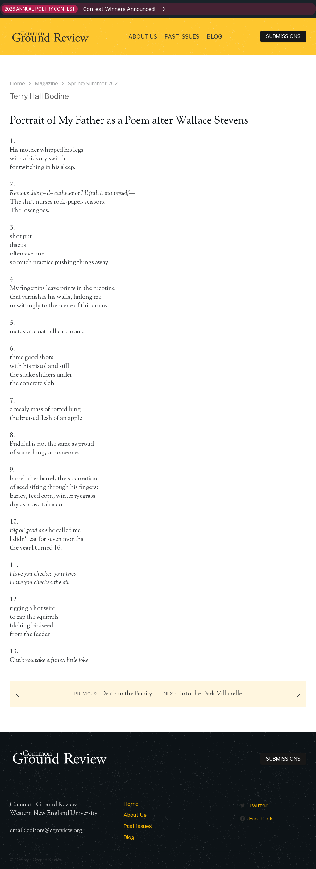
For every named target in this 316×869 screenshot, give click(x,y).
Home (17, 83)
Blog (214, 36)
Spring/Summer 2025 (94, 83)
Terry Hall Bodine (39, 96)
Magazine (46, 83)
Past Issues (181, 36)
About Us (142, 36)
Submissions (283, 36)
